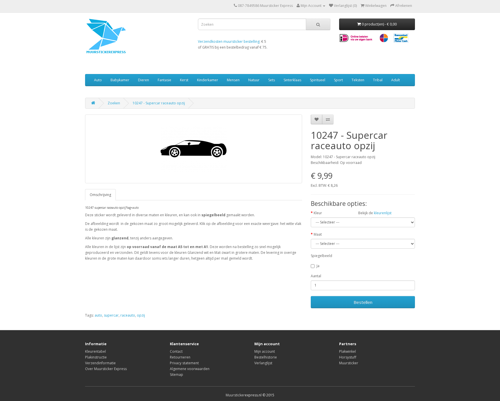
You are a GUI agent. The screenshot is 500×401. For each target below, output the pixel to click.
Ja (318, 265)
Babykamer (120, 79)
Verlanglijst (263, 363)
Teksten (358, 79)
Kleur (318, 212)
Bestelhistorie (265, 357)
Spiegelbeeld (321, 255)
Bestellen (363, 302)
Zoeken (114, 103)
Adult (395, 79)
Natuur (254, 79)
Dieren (143, 79)
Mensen (233, 79)
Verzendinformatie (100, 363)
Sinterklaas (292, 79)
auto (98, 315)
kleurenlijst (382, 212)
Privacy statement (184, 363)
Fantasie (164, 79)
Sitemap (176, 374)
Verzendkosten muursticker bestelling (229, 41)
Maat (318, 234)
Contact (176, 351)
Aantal (316, 276)
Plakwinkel (347, 351)
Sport (338, 79)
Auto (98, 79)
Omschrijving (100, 194)
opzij (141, 315)
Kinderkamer (207, 79)
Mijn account (264, 351)
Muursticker (348, 363)
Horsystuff (347, 357)
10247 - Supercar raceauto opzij (159, 103)
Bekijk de (374, 212)
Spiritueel (317, 79)
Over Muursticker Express (106, 368)
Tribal (378, 79)
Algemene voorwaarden (189, 368)
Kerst (184, 79)
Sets (271, 79)
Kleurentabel (95, 351)
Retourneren (180, 357)
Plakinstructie (96, 357)
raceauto (127, 315)
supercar (111, 315)
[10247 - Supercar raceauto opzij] (193, 148)
